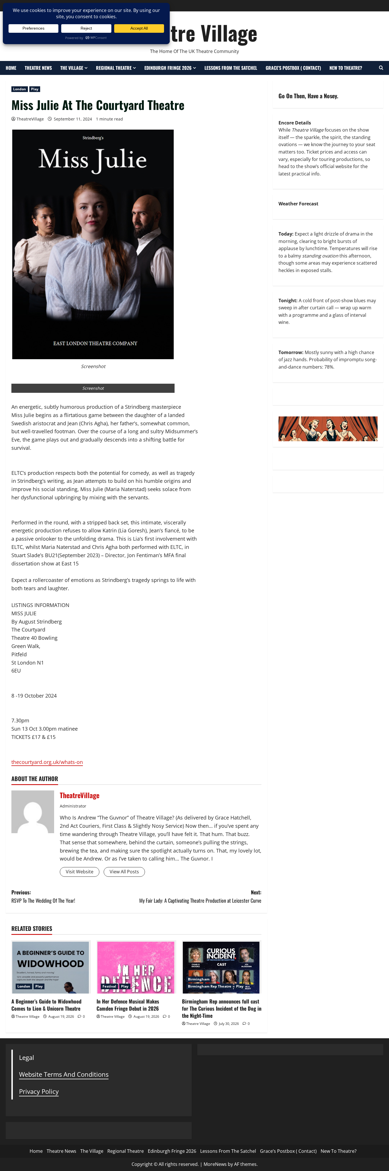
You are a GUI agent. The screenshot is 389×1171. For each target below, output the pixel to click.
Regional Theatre (114, 67)
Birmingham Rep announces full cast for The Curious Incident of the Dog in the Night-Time (221, 1008)
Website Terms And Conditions (63, 1074)
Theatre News (38, 67)
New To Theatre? (345, 67)
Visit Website (79, 871)
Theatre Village (194, 32)
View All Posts (124, 871)
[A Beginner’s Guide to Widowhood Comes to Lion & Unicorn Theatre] (51, 966)
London (19, 89)
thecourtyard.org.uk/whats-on (47, 762)
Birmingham (199, 979)
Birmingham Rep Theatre (209, 986)
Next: (200, 896)
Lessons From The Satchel (230, 67)
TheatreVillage (30, 119)
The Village (71, 67)
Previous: (43, 896)
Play (34, 89)
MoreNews (215, 1164)
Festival (109, 986)
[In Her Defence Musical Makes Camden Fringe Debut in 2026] (136, 966)
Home (11, 67)
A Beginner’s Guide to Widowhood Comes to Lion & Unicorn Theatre (46, 1005)
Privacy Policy (39, 1091)
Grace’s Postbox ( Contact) (293, 67)
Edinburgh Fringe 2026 (168, 67)
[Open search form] (381, 67)
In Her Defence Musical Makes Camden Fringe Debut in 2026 (128, 1005)
